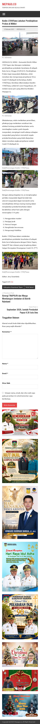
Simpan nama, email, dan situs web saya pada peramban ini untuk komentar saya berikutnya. (18, 396)
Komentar (6, 332)
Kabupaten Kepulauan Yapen (13, 287)
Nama (5, 363)
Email (5, 373)
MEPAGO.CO (9, 4)
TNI (12, 282)
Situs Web (6, 383)
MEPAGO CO (21, 29)
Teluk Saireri (29, 287)
